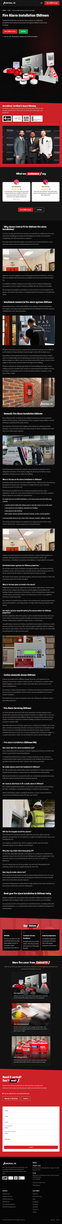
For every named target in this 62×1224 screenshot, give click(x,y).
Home (4, 10)
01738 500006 (36, 1179)
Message (7, 1139)
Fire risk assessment (21, 1024)
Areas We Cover (37, 1196)
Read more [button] (30, 199)
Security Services (7, 1196)
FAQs (34, 1199)
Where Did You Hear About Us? (10, 1131)
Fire (9, 10)
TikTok (35, 1212)
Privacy (53, 1220)
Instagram (36, 1201)
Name (6, 1111)
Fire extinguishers (20, 1057)
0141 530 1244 (36, 1170)
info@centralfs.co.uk (39, 1182)
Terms (57, 1220)
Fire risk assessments (9, 1204)
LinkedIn (35, 1207)
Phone (6, 1116)
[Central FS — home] (9, 3)
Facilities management (9, 1207)
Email (6, 1122)
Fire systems (18, 993)
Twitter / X (36, 1209)
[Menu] (41, 3)
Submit (31, 1147)
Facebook (35, 1204)
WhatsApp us (36, 1185)
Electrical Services (8, 1199)
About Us (35, 1194)
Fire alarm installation (14, 742)
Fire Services (6, 1194)
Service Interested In (8, 1126)
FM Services (6, 1201)
